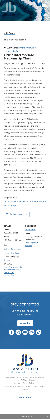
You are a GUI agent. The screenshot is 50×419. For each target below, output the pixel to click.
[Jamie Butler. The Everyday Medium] (9, 7)
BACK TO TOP (25, 397)
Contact (24, 390)
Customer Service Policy (24, 383)
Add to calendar (17, 214)
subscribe (25, 323)
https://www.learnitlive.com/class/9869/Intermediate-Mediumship (13, 271)
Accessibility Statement (14, 386)
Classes (7, 260)
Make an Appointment (35, 386)
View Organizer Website (31, 243)
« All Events (9, 33)
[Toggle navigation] (44, 5)
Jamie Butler (30, 229)
